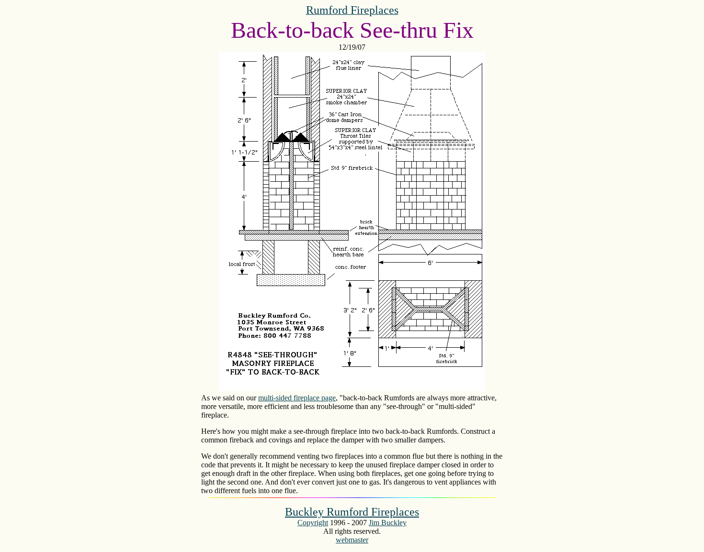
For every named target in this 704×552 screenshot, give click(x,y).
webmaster (352, 540)
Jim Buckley (388, 523)
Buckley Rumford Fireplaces (352, 512)
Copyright (312, 523)
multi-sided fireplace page (297, 398)
